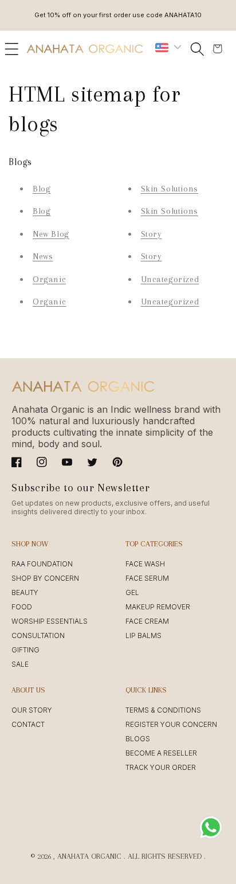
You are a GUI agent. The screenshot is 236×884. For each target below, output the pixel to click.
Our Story (31, 710)
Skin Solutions (169, 188)
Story (151, 234)
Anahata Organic (89, 856)
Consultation (38, 635)
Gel (132, 592)
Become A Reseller (161, 753)
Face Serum (147, 578)
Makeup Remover (157, 607)
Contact (28, 724)
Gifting (25, 650)
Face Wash (145, 564)
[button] (12, 48)
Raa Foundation (42, 564)
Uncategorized (170, 279)
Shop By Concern (45, 578)
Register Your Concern (171, 724)
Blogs (137, 738)
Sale (20, 664)
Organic (49, 279)
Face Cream (147, 621)
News (43, 256)
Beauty (24, 592)
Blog (41, 188)
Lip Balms (143, 635)
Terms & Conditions (163, 710)
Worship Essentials (49, 621)
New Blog (51, 234)
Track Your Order (160, 767)
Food (21, 607)
